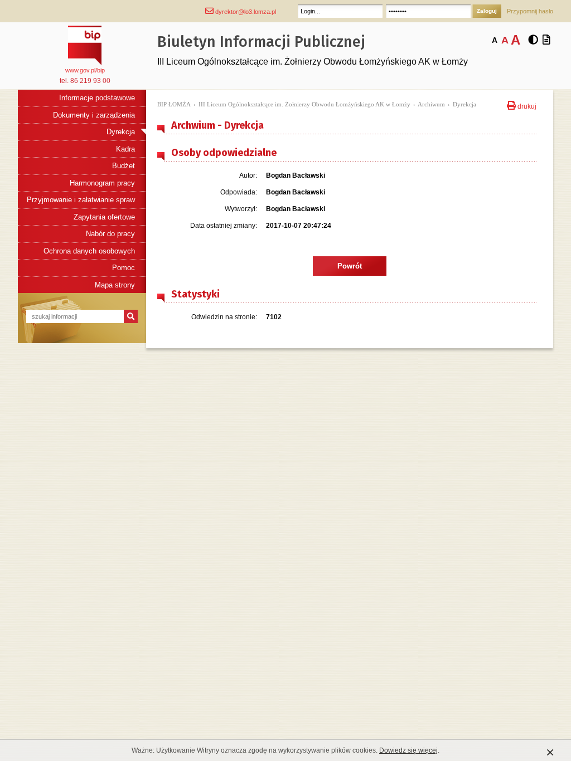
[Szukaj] (131, 316)
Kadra (125, 149)
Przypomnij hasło (530, 11)
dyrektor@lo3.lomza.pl (245, 11)
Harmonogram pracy (102, 183)
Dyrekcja (121, 132)
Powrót (349, 266)
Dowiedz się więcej (408, 750)
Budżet (123, 166)
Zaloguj (487, 11)
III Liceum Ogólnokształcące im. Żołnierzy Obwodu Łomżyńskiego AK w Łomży (304, 104)
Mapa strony (115, 285)
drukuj (526, 105)
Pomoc (123, 268)
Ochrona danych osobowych (89, 251)
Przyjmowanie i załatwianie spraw (81, 200)
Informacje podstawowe (97, 98)
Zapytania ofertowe (104, 217)
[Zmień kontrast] (533, 40)
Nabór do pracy (110, 234)
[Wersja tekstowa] (546, 40)
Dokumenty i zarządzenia (94, 115)
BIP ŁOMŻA (174, 104)
